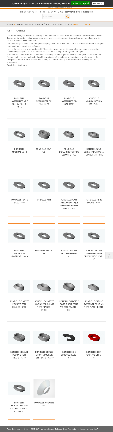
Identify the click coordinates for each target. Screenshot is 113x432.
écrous (17, 49)
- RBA (69, 355)
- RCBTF (69, 305)
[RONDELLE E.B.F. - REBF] (44, 134)
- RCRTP (93, 304)
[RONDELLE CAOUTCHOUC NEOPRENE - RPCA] (19, 236)
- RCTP (19, 355)
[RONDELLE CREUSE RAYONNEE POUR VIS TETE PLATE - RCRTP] (94, 286)
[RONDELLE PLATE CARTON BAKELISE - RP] (69, 236)
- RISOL (44, 404)
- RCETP (44, 355)
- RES (69, 152)
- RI (19, 150)
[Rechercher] (67, 16)
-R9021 (69, 101)
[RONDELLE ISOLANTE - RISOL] (44, 388)
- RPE (19, 201)
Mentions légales (47, 429)
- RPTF (44, 201)
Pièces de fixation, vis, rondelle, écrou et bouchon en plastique (44, 24)
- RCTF (19, 304)
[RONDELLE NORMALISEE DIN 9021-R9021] (69, 83)
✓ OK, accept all (81, 3)
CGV (37, 429)
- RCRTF (44, 305)
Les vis (10, 49)
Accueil (10, 24)
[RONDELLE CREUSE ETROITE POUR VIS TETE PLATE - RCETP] (44, 337)
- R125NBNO (19, 407)
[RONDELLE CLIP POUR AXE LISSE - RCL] (94, 337)
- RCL (94, 355)
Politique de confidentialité (65, 429)
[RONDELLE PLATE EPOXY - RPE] (19, 185)
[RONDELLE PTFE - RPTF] (44, 185)
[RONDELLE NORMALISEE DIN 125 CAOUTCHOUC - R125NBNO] (19, 388)
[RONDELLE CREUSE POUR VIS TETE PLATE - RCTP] (19, 337)
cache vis (27, 49)
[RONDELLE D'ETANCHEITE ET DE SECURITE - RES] (69, 134)
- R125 (44, 101)
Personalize (97, 3)
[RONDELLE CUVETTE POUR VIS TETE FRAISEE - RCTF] (19, 286)
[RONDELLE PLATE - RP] (44, 236)
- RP (44, 252)
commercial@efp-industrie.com (79, 11)
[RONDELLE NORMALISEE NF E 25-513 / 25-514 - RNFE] (19, 83)
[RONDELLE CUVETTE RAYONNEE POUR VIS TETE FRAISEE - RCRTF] (44, 286)
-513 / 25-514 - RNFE (19, 102)
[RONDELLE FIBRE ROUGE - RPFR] (94, 185)
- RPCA (19, 253)
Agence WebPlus (93, 429)
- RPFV (69, 204)
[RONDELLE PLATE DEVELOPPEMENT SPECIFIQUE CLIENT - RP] (94, 236)
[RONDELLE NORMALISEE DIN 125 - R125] (44, 83)
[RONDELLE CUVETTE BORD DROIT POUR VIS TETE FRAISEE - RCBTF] (69, 286)
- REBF (44, 150)
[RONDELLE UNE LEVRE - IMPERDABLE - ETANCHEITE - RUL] (94, 134)
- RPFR (94, 201)
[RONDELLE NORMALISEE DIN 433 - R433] (94, 83)
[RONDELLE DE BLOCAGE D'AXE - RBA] (69, 337)
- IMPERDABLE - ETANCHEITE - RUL (94, 152)
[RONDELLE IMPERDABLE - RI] (19, 134)
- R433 (94, 101)
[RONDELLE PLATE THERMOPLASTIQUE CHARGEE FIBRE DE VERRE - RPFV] (69, 185)
